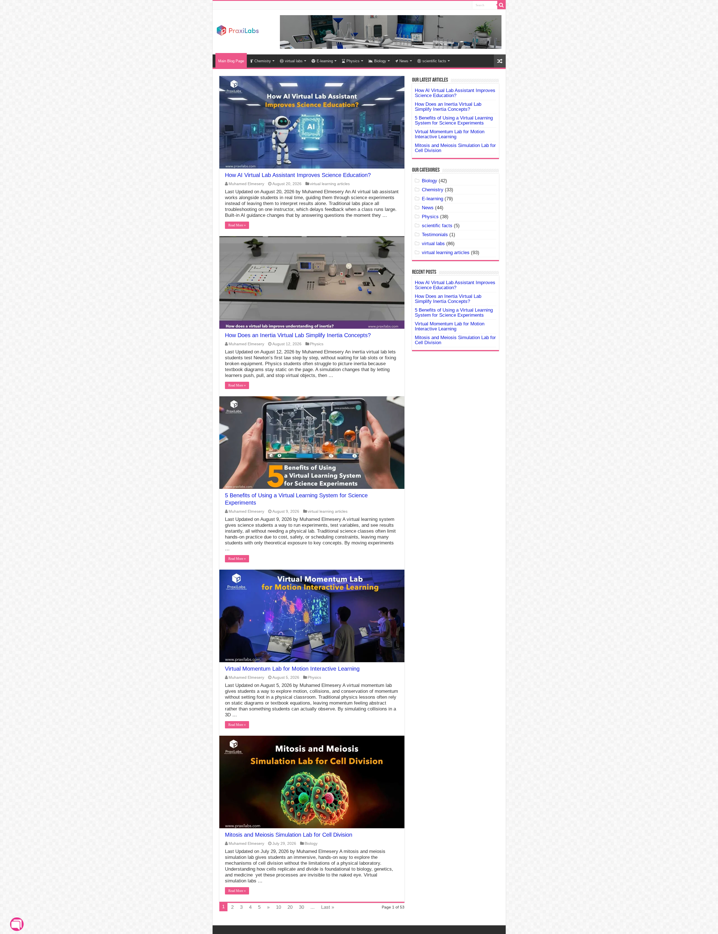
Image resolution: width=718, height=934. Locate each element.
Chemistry (262, 61)
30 (301, 907)
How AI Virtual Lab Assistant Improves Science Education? (298, 175)
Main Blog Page (231, 61)
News (403, 61)
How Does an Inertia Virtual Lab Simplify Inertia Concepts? (298, 335)
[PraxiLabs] (238, 29)
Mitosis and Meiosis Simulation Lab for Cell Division (288, 835)
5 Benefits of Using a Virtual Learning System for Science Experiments (454, 120)
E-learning (325, 61)
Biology (380, 61)
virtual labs (294, 61)
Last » (327, 907)
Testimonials (435, 234)
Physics (353, 61)
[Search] (501, 5)
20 (290, 907)
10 (278, 907)
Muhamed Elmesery (246, 183)
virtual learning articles (330, 183)
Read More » (237, 225)
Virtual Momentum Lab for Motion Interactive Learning (292, 669)
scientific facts (434, 61)
